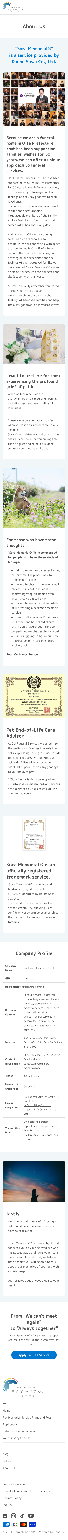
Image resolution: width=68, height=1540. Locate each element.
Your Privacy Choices (16, 1438)
